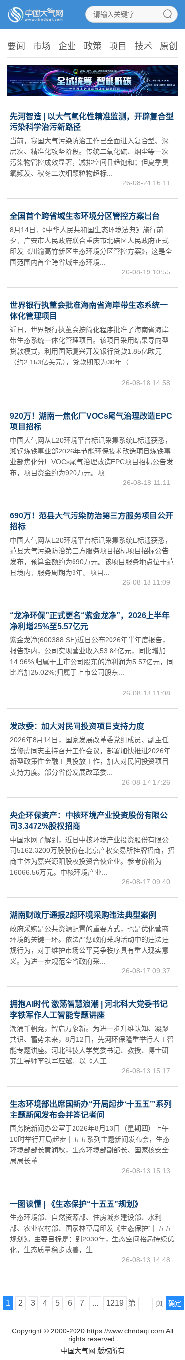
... (95, 1303)
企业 (67, 46)
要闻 (16, 46)
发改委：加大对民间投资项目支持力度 (77, 726)
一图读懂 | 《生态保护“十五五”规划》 (76, 1204)
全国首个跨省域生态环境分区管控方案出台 (85, 216)
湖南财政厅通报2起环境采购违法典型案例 (83, 915)
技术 (143, 46)
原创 (169, 46)
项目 (118, 46)
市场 (42, 46)
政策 (93, 46)
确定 (174, 1303)
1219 (115, 1303)
